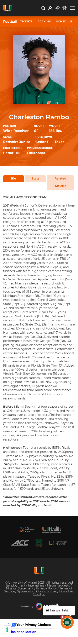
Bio (13, 178)
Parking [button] (44, 21)
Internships (36, 585)
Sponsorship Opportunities (37, 591)
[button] (72, 8)
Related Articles (60, 182)
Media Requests (59, 585)
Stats (35, 178)
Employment (16, 585)
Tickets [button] (26, 21)
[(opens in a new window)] (26, 529)
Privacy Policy (47, 588)
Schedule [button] (64, 21)
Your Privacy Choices (33, 625)
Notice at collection (20, 632)
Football (10, 21)
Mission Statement (20, 588)
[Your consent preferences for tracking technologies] (7, 630)
